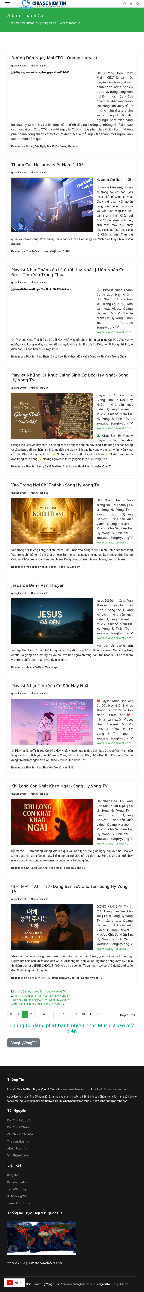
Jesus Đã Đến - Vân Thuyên (37, 585)
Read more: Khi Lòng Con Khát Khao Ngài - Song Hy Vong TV (48, 867)
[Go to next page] (90, 1014)
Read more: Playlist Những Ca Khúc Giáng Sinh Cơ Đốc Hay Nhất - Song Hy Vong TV (61, 466)
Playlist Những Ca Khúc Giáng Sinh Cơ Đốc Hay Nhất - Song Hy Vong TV (70, 377)
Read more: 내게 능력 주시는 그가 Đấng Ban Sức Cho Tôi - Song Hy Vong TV (56, 977)
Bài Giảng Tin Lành (18, 1182)
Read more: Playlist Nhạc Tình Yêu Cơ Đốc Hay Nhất (42, 767)
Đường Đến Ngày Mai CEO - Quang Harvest (54, 57)
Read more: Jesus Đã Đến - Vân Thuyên (35, 667)
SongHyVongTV (23, 1043)
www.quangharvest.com (114, 332)
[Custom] (137, 3)
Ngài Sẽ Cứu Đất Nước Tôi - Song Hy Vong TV (39, 991)
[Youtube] (131, 3)
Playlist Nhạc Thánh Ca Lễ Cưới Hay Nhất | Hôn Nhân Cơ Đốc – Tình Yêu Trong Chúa (67, 272)
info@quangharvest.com (113, 1089)
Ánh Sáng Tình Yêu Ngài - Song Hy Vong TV (38, 1003)
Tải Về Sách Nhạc (17, 1189)
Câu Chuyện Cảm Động (20, 1134)
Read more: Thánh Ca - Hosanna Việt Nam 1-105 (40, 251)
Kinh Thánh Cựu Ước (19, 1120)
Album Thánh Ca (39, 65)
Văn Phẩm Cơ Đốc (17, 1155)
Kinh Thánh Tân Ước (19, 1127)
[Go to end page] (97, 1014)
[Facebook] (124, 3)
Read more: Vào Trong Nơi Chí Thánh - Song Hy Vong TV (45, 566)
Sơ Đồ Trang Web (17, 1196)
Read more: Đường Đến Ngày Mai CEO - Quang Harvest (44, 146)
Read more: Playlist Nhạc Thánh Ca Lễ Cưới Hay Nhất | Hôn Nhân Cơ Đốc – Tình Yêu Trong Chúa (68, 356)
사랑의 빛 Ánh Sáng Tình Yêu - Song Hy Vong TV (41, 995)
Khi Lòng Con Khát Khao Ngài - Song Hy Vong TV (59, 786)
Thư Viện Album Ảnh (19, 1141)
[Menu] (7, 4)
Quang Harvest (119, 1284)
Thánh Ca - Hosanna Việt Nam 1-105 (47, 164)
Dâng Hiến (13, 1175)
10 (83, 1014)
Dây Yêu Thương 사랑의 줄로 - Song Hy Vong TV (41, 999)
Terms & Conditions (18, 1203)
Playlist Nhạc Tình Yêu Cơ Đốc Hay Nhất (50, 685)
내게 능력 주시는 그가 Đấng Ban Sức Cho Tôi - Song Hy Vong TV (69, 888)
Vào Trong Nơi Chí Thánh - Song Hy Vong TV (55, 485)
